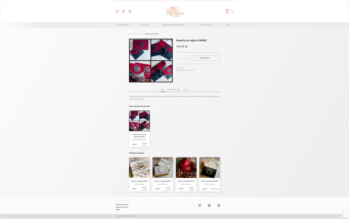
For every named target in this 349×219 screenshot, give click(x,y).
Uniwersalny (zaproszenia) (139, 140)
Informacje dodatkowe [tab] (173, 89)
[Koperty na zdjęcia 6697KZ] (163, 167)
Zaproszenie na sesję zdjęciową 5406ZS (139, 135)
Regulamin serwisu (122, 207)
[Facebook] (117, 11)
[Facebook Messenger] (123, 11)
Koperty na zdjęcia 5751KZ (186, 181)
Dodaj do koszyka (204, 58)
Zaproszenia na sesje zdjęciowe (173, 25)
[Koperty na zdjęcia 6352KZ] (209, 167)
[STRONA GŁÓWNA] (129, 34)
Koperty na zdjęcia (189, 70)
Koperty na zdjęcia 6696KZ (139, 181)
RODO (118, 210)
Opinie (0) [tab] (185, 89)
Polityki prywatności (122, 205)
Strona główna (123, 25)
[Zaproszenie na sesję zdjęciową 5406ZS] (139, 121)
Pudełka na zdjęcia (205, 25)
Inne (227, 25)
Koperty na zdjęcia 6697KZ (162, 181)
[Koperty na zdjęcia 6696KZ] (139, 167)
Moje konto (145, 25)
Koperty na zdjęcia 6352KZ (209, 181)
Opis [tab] (162, 89)
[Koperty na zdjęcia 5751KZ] (186, 167)
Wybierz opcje (215, 189)
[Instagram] (130, 11)
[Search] (232, 11)
